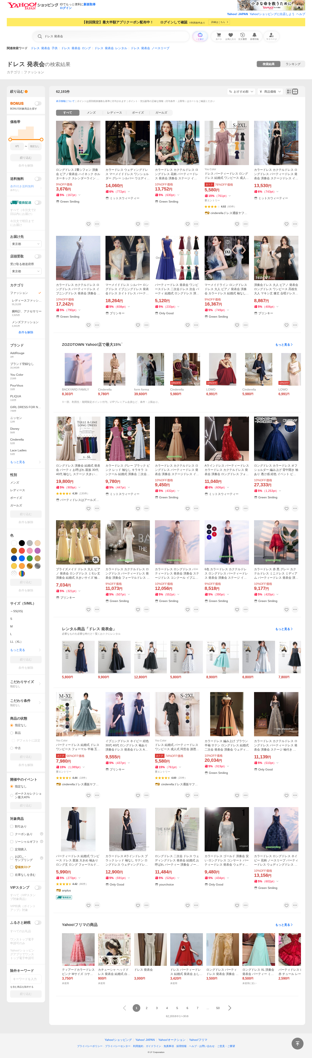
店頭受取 (17, 256)
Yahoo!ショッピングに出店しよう (272, 14)
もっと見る (282, 344)
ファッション (34, 72)
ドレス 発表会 (26, 64)
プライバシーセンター (118, 1046)
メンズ (91, 112)
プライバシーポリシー (90, 1046)
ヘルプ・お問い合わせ (202, 1046)
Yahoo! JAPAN (237, 14)
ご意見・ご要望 (226, 1046)
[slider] (10, 139)
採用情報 (181, 1046)
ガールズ (161, 112)
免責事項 (169, 1046)
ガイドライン (153, 1046)
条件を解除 (25, 332)
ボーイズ (138, 112)
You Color (210, 169)
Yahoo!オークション (172, 1039)
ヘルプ (300, 14)
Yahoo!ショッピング (118, 1039)
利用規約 (138, 1046)
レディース (114, 112)
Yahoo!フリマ (198, 1039)
